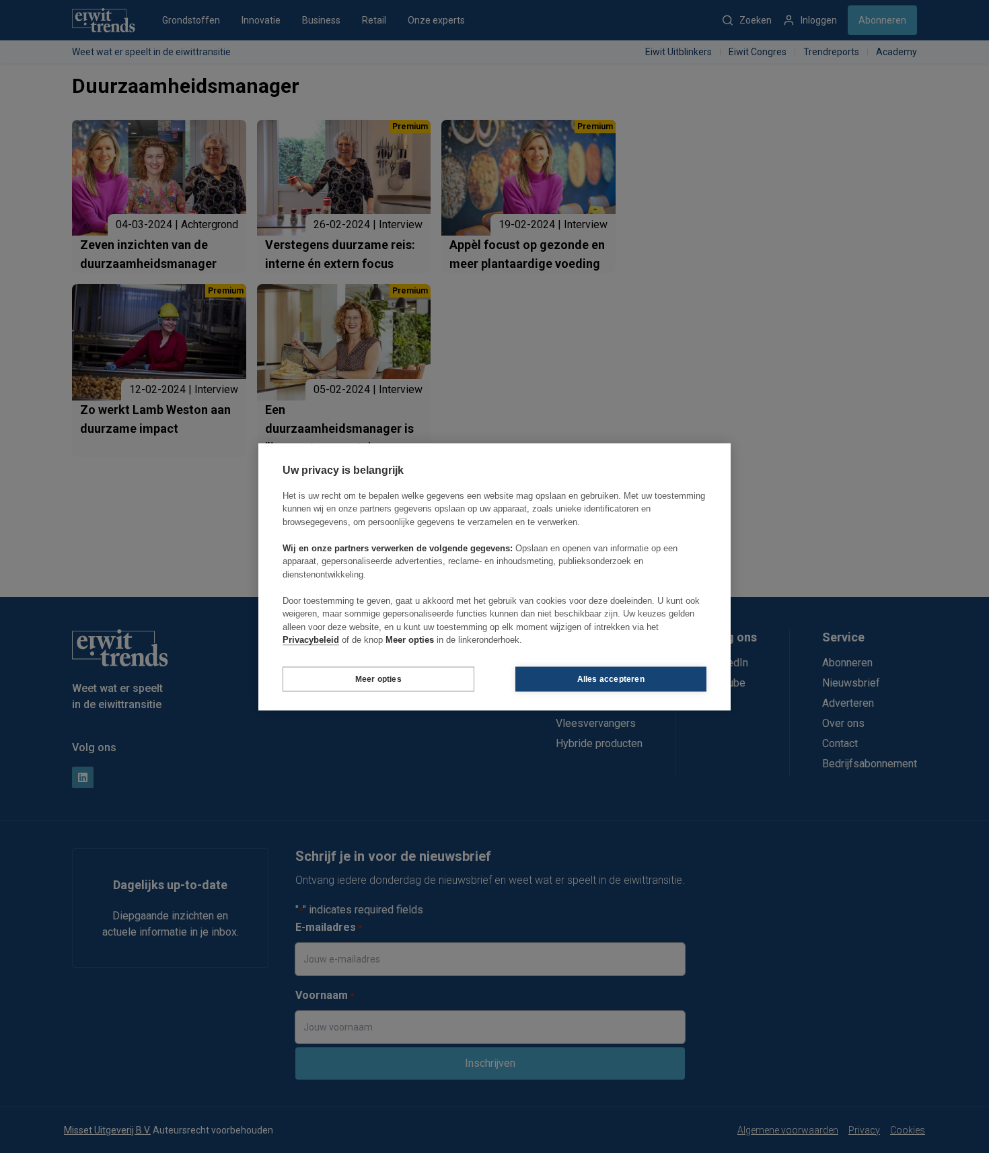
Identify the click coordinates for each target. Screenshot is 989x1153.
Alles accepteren (611, 679)
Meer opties (378, 679)
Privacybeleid (311, 640)
